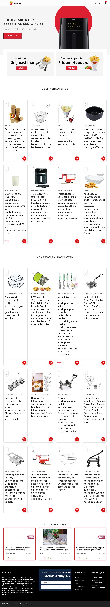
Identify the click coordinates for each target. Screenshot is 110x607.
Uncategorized (36, 126)
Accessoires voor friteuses (14, 294)
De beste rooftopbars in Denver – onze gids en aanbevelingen (18, 549)
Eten (41, 553)
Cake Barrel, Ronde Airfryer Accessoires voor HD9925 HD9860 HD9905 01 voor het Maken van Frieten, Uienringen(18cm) (94, 138)
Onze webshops (81, 586)
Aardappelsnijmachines (65, 190)
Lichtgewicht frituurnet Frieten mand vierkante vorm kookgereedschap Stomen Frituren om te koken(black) (15, 409)
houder (7, 126)
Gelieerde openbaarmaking (98, 586)
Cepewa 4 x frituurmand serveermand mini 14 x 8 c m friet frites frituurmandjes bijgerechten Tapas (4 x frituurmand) (42, 407)
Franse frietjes (10, 553)
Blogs (77, 583)
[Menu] (5, 3)
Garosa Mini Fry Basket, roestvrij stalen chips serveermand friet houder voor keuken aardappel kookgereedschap (41, 138)
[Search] (95, 3)
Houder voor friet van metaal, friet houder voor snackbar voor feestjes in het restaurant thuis (66, 137)
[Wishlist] (100, 3)
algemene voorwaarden (97, 581)
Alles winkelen (80, 580)
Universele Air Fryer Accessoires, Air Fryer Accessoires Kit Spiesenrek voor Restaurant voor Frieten (67, 482)
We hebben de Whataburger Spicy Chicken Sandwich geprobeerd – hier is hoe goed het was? (90, 550)
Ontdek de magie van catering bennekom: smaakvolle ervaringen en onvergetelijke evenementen (54, 550)
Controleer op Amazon (24, 158)
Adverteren (79, 589)
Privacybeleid (97, 577)
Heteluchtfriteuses (90, 126)
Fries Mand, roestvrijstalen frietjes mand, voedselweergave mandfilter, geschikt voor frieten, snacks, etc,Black (14, 308)
